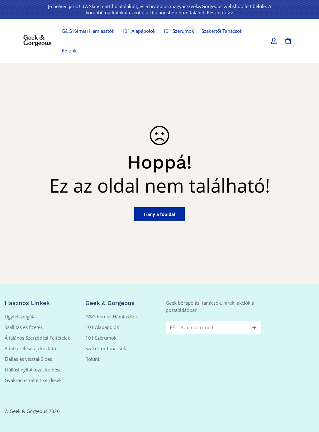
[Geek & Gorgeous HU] (37, 41)
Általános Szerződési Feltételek (37, 338)
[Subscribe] (254, 327)
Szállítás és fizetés (24, 327)
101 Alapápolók (138, 31)
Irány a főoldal (159, 214)
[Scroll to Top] (307, 398)
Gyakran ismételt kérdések (33, 380)
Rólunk (69, 50)
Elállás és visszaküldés (28, 359)
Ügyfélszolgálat (21, 316)
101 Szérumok (178, 31)
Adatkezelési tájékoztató (30, 348)
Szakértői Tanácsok (222, 31)
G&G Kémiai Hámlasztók (88, 31)
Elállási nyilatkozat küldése (33, 369)
